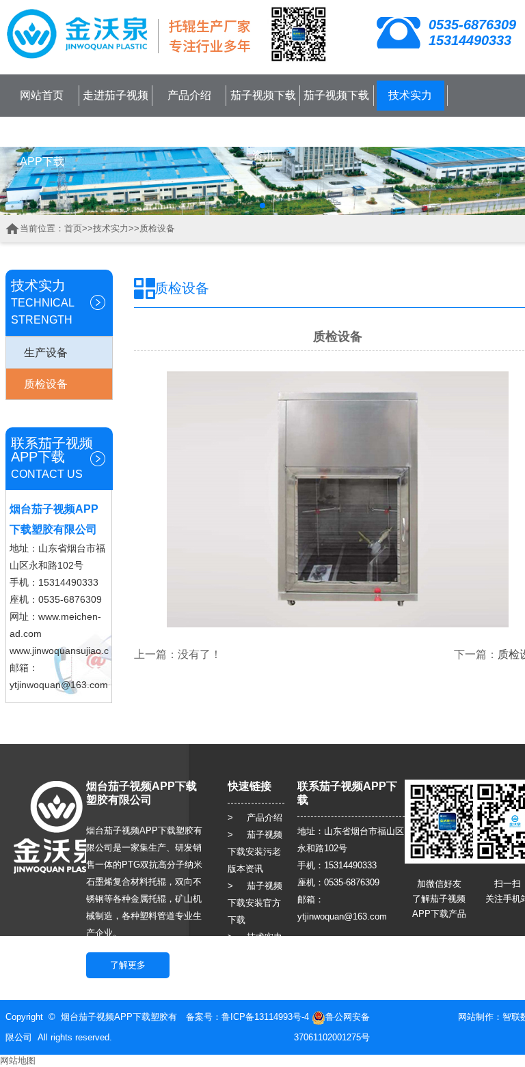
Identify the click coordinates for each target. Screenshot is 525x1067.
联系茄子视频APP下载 (42, 146)
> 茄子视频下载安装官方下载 (255, 903)
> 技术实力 (255, 937)
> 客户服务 (255, 954)
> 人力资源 (255, 971)
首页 (73, 228)
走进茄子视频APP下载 (115, 110)
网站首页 (42, 95)
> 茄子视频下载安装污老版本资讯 (255, 851)
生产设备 (46, 352)
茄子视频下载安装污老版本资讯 (263, 125)
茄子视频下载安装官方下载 (336, 110)
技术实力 (410, 95)
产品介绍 (189, 95)
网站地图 (18, 1060)
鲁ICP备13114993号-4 (265, 1017)
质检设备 (157, 228)
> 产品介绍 (255, 817)
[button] (262, 205)
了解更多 (128, 965)
